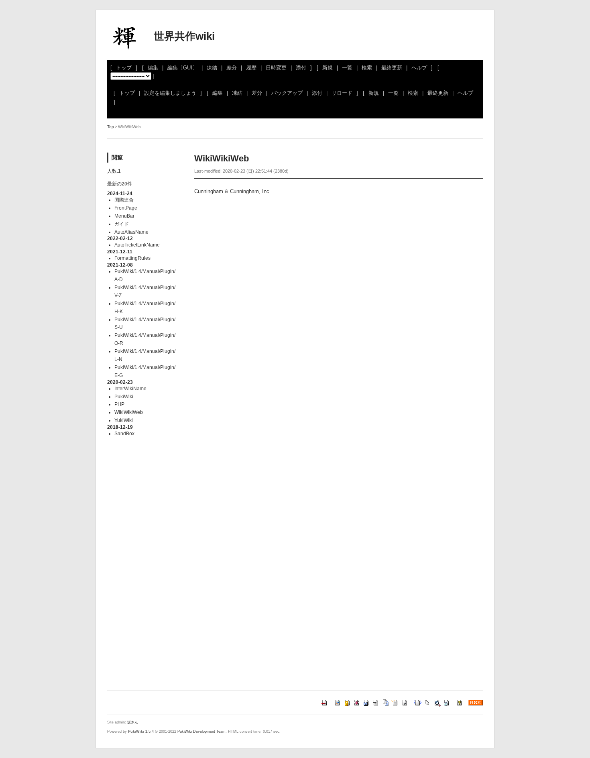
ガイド (121, 223)
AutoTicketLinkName (137, 244)
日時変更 (276, 68)
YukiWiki (123, 420)
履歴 (251, 68)
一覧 (347, 68)
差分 (231, 68)
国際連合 (124, 199)
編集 (153, 68)
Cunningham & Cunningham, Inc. (232, 191)
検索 (367, 68)
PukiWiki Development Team (201, 731)
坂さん (132, 722)
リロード (342, 93)
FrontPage (125, 207)
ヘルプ (419, 68)
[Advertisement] (264, 264)
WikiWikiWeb (221, 158)
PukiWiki (123, 396)
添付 (301, 68)
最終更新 (391, 68)
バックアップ (287, 93)
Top (110, 126)
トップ (124, 68)
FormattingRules (132, 258)
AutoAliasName (131, 231)
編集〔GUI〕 (182, 68)
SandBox (124, 433)
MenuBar (124, 215)
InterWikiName (130, 388)
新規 (327, 68)
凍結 (212, 68)
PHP (119, 404)
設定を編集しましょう (170, 93)
